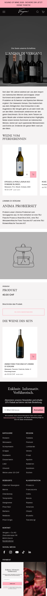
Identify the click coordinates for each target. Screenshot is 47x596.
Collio (28, 494)
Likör (5, 464)
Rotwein (6, 438)
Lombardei (30, 446)
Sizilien (29, 472)
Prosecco (30, 485)
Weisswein (7, 442)
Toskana (29, 438)
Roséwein (7, 455)
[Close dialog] (44, 564)
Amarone (30, 507)
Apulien (29, 459)
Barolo (29, 498)
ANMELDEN (12, 583)
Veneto (29, 451)
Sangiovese (7, 502)
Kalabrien (30, 464)
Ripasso (29, 502)
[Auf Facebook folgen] (4, 552)
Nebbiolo (6, 515)
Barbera (6, 511)
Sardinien (30, 468)
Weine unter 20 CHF (11, 472)
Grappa (6, 451)
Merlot (5, 489)
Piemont (29, 442)
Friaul (28, 455)
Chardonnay (7, 494)
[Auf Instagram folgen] (10, 552)
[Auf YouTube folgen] (17, 552)
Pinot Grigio (7, 520)
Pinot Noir (7, 507)
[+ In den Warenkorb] (33, 174)
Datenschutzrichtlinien (10, 417)
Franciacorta (31, 489)
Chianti (29, 511)
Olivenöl (6, 468)
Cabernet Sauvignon (11, 485)
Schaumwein (8, 446)
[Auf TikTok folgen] (23, 552)
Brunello (29, 515)
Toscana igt (30, 520)
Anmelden (38, 410)
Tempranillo (7, 498)
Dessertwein (8, 459)
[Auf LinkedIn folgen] (29, 552)
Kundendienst (8, 541)
